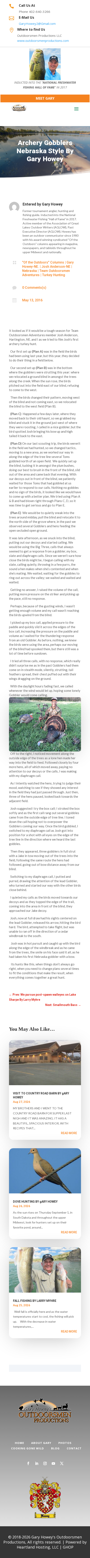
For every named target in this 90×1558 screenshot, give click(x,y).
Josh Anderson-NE (55, 267)
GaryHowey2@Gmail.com (37, 23)
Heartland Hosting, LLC (38, 1547)
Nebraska (29, 271)
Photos (65, 1443)
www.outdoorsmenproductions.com (43, 40)
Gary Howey (52, 204)
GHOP (68, 1547)
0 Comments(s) (34, 288)
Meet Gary (45, 98)
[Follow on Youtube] (53, 1463)
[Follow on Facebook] (28, 1463)
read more (69, 1133)
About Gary (41, 1443)
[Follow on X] (61, 1463)
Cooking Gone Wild (27, 1448)
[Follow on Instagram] (45, 1463)
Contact (74, 1448)
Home (19, 1443)
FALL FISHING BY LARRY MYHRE (34, 1300)
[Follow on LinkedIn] (36, 1463)
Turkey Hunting (53, 275)
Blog (55, 1448)
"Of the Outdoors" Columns (43, 262)
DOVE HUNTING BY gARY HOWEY (35, 1201)
